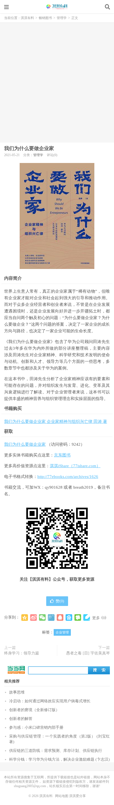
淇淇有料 (57, 7)
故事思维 (17, 692)
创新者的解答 (20, 719)
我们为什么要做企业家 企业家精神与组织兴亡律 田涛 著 (55, 421)
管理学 (62, 18)
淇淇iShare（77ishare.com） (75, 466)
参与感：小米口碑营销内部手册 (36, 727)
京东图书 (62, 455)
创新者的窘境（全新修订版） (34, 710)
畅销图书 (45, 18)
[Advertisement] (57, 81)
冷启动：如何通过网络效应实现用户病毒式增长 (49, 701)
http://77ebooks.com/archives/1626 (67, 476)
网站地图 (61, 796)
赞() (60, 601)
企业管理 (62, 632)
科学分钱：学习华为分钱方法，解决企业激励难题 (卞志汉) (59, 759)
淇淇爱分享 (77, 796)
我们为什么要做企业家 (29, 148)
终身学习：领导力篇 (21, 653)
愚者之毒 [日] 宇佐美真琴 (88, 653)
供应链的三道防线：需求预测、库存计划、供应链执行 (55, 751)
